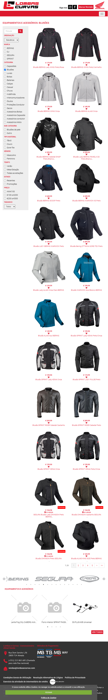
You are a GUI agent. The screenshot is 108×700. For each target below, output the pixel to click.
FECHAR (48, 692)
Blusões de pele (13, 130)
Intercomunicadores (15, 98)
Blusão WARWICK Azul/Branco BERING (86, 290)
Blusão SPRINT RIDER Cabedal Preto (86, 425)
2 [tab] (30, 584)
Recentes (11, 180)
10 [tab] (64, 584)
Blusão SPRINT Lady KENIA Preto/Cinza (86, 336)
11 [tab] (68, 584)
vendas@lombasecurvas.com (22, 668)
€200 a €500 (12, 198)
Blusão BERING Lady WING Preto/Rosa (48, 67)
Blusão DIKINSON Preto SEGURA (49, 558)
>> (102, 565)
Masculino (11, 155)
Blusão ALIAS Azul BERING (48, 336)
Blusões (10, 70)
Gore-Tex (11, 147)
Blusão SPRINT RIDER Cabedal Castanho (48, 425)
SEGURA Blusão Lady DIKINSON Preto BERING (48, 516)
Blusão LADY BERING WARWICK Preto (48, 246)
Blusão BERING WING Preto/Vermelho (86, 67)
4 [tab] (39, 584)
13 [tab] (77, 584)
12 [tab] (73, 584)
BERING (10, 48)
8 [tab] (56, 584)
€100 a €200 (12, 195)
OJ (8, 52)
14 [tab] (81, 584)
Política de (48, 698)
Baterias (10, 80)
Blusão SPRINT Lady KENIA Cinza (48, 379)
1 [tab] (26, 584)
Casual (10, 87)
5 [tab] (43, 584)
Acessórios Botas (14, 112)
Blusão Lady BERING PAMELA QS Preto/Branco (86, 158)
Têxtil (9, 140)
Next (104, 579)
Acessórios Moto (14, 122)
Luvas (9, 73)
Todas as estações (15, 173)
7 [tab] (51, 584)
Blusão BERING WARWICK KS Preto (86, 201)
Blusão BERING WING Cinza (49, 111)
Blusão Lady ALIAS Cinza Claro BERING (48, 290)
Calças (10, 84)
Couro (9, 144)
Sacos (9, 108)
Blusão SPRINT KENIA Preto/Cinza (86, 469)
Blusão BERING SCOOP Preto (48, 201)
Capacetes (11, 66)
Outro (9, 133)
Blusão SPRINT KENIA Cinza (49, 469)
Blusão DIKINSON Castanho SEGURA (86, 515)
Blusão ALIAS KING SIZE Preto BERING (86, 558)
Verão (9, 166)
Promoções (12, 184)
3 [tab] (35, 584)
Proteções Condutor (15, 105)
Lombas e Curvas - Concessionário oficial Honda (18, 647)
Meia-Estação (13, 169)
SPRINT (10, 59)
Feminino (11, 159)
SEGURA (10, 55)
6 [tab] (47, 584)
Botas (9, 77)
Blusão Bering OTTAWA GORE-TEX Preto (86, 246)
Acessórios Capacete (16, 115)
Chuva (10, 91)
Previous (4, 579)
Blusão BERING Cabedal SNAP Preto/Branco (49, 158)
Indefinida (11, 94)
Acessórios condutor (16, 119)
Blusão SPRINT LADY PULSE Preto (86, 379)
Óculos (10, 101)
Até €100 (11, 191)
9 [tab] (60, 584)
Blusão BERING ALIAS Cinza (86, 111)
